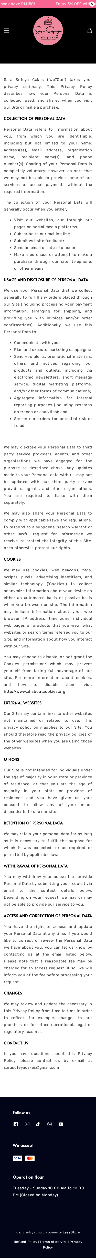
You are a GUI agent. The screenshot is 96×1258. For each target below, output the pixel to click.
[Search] (84, 55)
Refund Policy (25, 1242)
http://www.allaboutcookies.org (35, 691)
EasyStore (71, 1232)
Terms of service (53, 1242)
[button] (6, 30)
